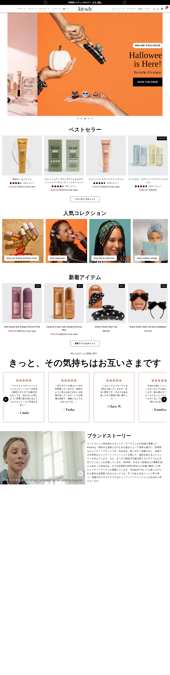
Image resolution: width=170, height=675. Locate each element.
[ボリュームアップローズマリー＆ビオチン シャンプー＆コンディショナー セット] (64, 155)
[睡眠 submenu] (68, 8)
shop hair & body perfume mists (21, 258)
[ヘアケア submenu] (25, 8)
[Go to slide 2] (81, 118)
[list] (85, 64)
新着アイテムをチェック (85, 343)
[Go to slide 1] (78, 118)
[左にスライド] (45, 2)
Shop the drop (117, 82)
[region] (85, 2)
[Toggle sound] (80, 473)
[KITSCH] (85, 8)
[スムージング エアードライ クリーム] (106, 155)
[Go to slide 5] (91, 118)
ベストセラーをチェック (85, 199)
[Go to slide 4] (88, 118)
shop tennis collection (104, 258)
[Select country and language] (162, 9)
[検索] (154, 8)
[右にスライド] (124, 2)
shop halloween (57, 258)
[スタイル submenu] (36, 8)
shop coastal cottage (147, 258)
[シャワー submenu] (60, 8)
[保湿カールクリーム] (22, 155)
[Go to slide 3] (85, 118)
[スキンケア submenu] (48, 8)
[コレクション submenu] (123, 8)
